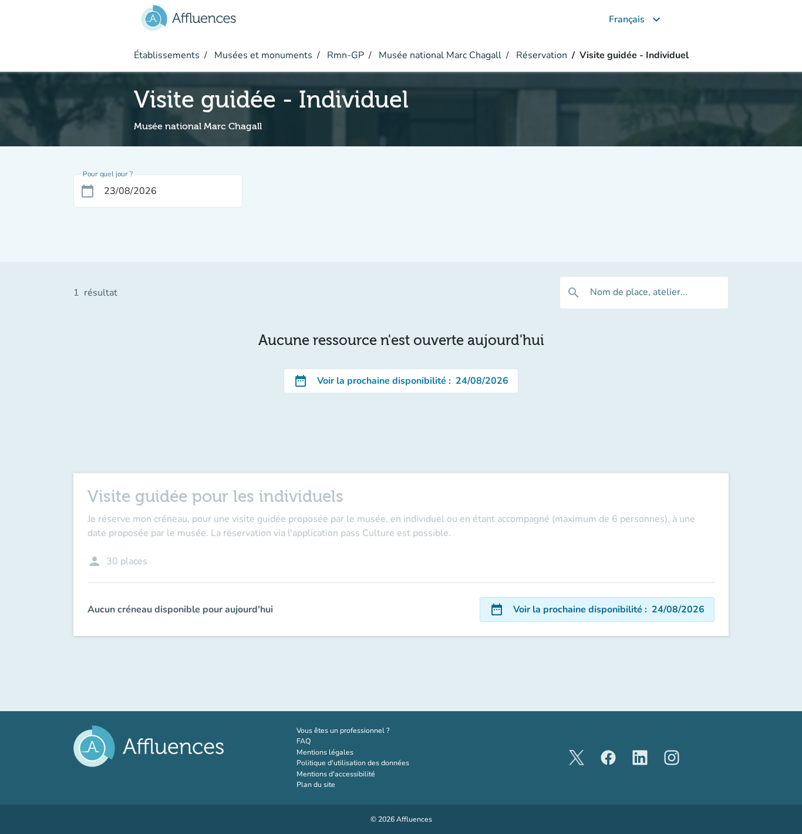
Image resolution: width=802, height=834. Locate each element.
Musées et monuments (262, 55)
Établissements (167, 55)
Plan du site (315, 784)
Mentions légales (324, 752)
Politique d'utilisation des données (352, 763)
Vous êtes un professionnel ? (367, 730)
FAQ (303, 741)
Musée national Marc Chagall (438, 55)
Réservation (540, 55)
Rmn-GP (344, 55)
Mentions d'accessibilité (335, 774)
